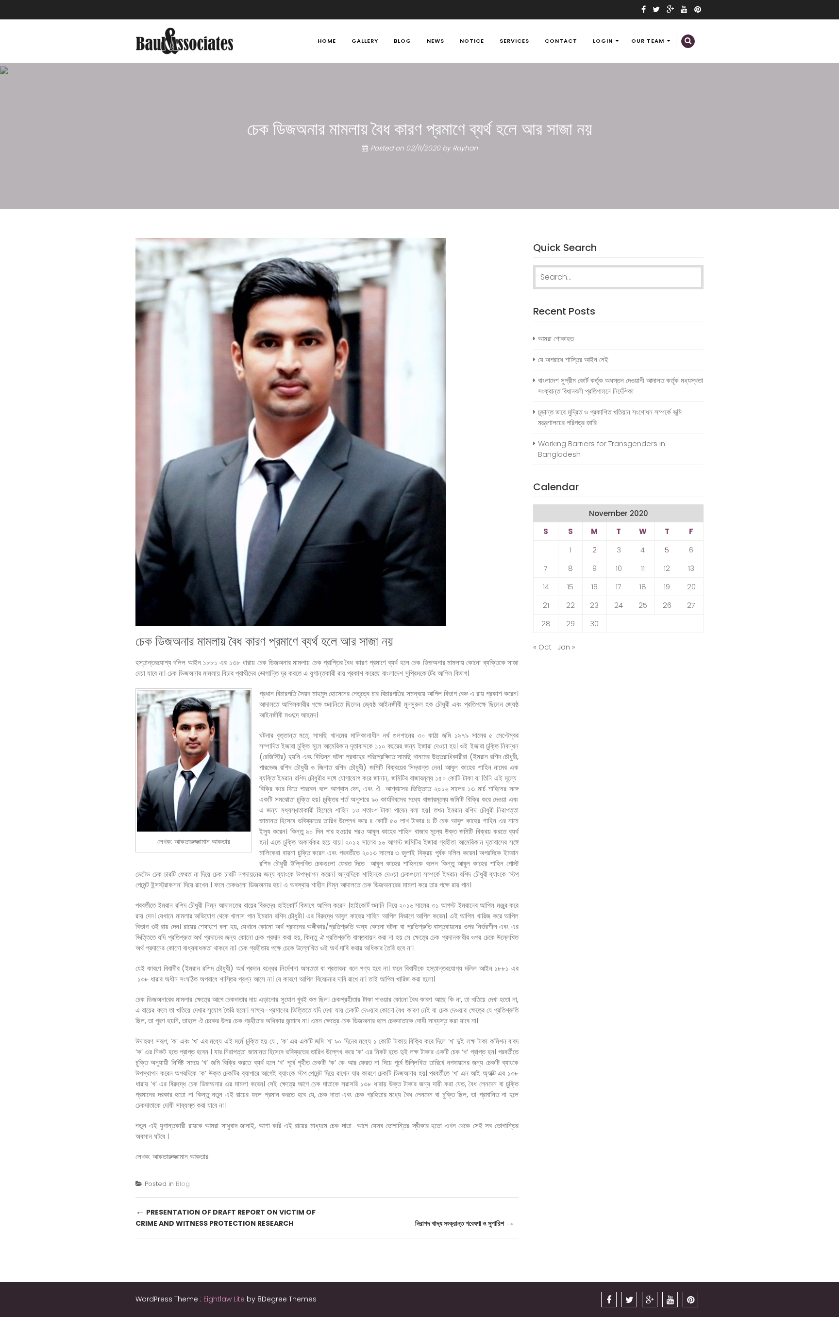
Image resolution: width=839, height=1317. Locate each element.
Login (603, 41)
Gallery (365, 41)
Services (514, 41)
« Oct (542, 647)
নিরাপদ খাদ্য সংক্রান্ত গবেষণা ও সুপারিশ (465, 1222)
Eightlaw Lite (225, 1299)
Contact (561, 41)
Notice (472, 41)
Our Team (647, 41)
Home (327, 41)
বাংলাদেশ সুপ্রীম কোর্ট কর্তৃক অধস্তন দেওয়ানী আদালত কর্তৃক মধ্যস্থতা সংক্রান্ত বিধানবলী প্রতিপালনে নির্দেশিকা (620, 385)
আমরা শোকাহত (556, 338)
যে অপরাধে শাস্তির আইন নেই (573, 359)
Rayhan (465, 148)
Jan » (566, 647)
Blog (402, 41)
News (435, 41)
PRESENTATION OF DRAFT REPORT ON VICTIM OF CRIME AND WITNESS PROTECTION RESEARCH (225, 1217)
